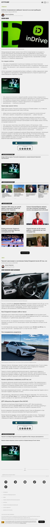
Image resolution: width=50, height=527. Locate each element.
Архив (4, 497)
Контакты (5, 502)
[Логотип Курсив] (5, 2)
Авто (3, 257)
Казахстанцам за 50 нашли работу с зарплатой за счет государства (36, 230)
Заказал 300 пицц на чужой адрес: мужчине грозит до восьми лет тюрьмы (11, 208)
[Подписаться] (48, 476)
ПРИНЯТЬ (41, 521)
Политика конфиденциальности (9, 494)
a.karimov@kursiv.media (9, 267)
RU (45, 2)
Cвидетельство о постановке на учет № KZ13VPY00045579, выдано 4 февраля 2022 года (15, 517)
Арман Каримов (9, 265)
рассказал (19, 306)
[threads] (44, 482)
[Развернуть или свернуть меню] (48, 2)
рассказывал (28, 416)
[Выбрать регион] (42, 2)
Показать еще (25, 252)
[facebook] (5, 486)
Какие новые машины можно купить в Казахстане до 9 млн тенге (20, 440)
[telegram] (15, 482)
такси (7, 18)
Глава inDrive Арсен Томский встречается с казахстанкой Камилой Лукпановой (21, 157)
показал (13, 415)
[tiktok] (34, 482)
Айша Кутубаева (9, 14)
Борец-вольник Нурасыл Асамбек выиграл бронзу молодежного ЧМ (10, 230)
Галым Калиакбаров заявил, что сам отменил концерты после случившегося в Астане (37, 208)
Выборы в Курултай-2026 (7, 510)
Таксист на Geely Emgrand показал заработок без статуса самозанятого (22, 436)
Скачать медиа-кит (6, 507)
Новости (4, 6)
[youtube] (25, 482)
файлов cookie (23, 523)
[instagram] (5, 482)
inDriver (3, 18)
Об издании (5, 492)
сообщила (9, 135)
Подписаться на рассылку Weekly (8, 474)
